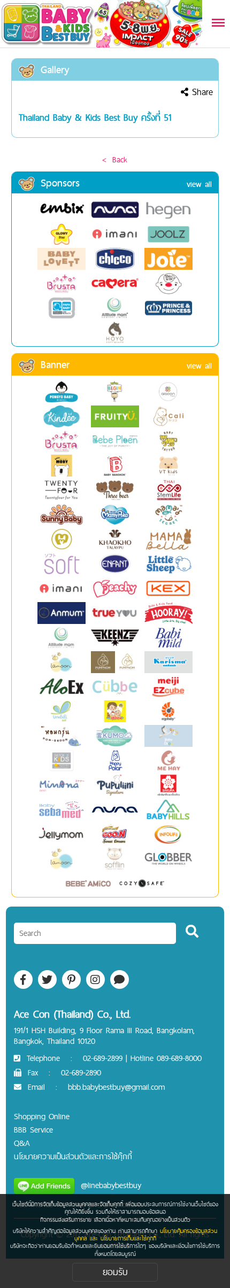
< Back (114, 159)
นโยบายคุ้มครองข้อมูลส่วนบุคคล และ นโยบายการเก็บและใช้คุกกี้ (146, 1234)
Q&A (22, 1143)
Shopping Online (42, 1116)
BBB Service (33, 1129)
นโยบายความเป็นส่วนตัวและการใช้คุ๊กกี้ (73, 1156)
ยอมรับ (115, 1271)
